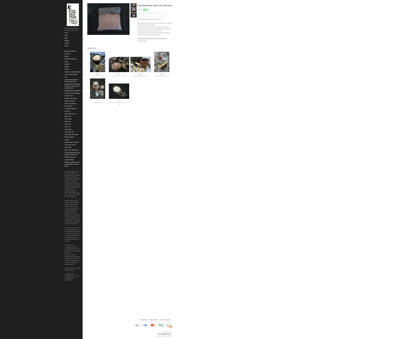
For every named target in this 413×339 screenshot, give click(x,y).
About (66, 35)
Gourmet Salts (69, 96)
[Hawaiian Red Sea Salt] (162, 62)
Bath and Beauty (69, 137)
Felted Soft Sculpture (71, 59)
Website (67, 40)
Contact (67, 43)
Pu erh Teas (68, 119)
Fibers (66, 61)
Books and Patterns (70, 51)
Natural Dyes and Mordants (73, 90)
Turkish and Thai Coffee (72, 134)
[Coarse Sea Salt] (97, 88)
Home (66, 33)
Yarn (66, 77)
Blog (66, 38)
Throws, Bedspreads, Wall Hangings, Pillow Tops (72, 153)
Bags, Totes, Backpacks (71, 150)
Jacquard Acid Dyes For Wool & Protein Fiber (71, 80)
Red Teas (67, 127)
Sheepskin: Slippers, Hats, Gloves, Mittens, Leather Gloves (72, 164)
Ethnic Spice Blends (70, 103)
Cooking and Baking (70, 108)
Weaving (67, 64)
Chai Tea (67, 111)
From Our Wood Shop (71, 74)
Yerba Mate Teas (69, 132)
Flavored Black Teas (70, 114)
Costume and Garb (70, 145)
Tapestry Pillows (69, 159)
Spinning (67, 54)
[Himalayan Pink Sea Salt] (119, 65)
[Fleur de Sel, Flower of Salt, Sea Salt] (119, 91)
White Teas (68, 121)
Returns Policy (154, 320)
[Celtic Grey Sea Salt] (97, 62)
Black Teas (68, 116)
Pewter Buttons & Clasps (72, 142)
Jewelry (67, 139)
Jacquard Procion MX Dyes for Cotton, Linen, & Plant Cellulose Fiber (72, 86)
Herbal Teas (68, 129)
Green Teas (68, 124)
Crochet (67, 69)
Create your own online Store (163, 336)
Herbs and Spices (70, 101)
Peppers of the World (71, 98)
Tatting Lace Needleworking (73, 72)
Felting (67, 56)
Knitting (67, 66)
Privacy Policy (144, 320)
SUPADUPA (164, 334)
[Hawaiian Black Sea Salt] (140, 65)
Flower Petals (68, 106)
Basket (67, 46)
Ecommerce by (167, 332)
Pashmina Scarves (70, 157)
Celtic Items (68, 147)
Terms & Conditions (165, 320)
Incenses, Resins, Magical (72, 93)
